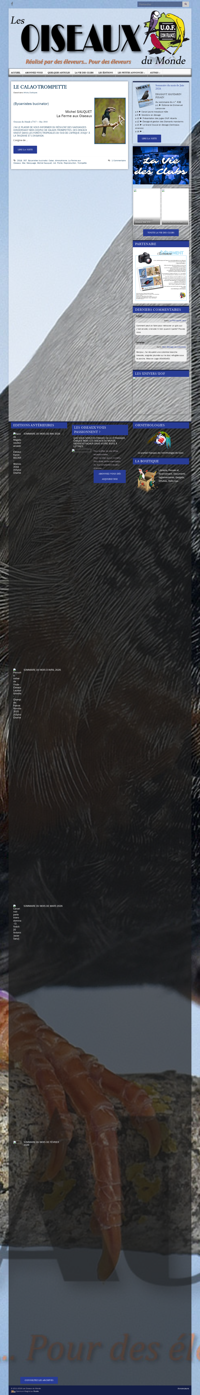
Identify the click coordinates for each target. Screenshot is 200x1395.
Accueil (15, 72)
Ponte (59, 163)
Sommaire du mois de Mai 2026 (42, 433)
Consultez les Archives (39, 1380)
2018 (19, 160)
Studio (36, 1391)
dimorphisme (61, 160)
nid (54, 163)
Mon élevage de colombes (174, 347)
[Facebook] (12, 3)
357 (25, 160)
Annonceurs (183, 1388)
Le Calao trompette (40, 87)
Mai (23, 163)
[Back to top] (193, 1388)
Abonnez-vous (34, 72)
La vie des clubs (84, 72)
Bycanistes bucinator (38, 160)
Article (26, 92)
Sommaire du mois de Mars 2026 (43, 905)
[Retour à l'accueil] (100, 38)
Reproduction (70, 163)
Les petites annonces (131, 72)
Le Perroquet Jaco (177, 320)
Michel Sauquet (44, 163)
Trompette (82, 163)
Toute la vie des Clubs (161, 232)
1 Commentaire (119, 160)
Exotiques (33, 92)
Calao (51, 160)
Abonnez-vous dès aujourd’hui (110, 476)
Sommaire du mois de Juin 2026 (169, 87)
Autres (154, 72)
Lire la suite (25, 149)
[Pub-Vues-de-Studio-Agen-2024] (161, 275)
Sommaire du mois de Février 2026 (41, 1143)
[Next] (182, 206)
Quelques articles (59, 72)
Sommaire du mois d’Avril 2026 (42, 669)
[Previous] (139, 206)
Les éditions (105, 72)
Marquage (31, 163)
